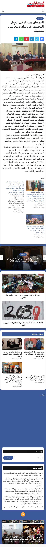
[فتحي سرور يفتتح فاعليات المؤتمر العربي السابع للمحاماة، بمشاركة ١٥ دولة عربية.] (34, 367)
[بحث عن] (3, 10)
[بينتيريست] (26, 39)
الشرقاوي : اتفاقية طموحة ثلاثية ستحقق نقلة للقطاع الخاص (22, 507)
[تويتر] (37, 39)
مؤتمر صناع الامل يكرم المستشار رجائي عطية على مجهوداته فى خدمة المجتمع (34, 354)
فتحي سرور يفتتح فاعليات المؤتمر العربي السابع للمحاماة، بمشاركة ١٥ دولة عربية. (34, 378)
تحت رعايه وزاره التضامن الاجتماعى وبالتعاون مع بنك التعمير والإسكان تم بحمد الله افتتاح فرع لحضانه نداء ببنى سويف (13, 380)
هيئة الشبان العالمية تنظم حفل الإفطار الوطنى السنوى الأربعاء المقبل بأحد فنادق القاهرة (23, 260)
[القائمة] (43, 10)
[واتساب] (21, 39)
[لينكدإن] (32, 39)
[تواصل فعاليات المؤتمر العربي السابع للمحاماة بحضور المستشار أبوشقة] (12, 344)
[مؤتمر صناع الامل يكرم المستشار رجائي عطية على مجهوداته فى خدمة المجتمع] (34, 344)
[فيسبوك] (42, 39)
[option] (23, 258)
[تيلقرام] (16, 39)
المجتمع (40, 18)
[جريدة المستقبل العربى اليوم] (35, 4)
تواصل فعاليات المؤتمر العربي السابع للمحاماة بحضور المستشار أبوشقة (12, 354)
